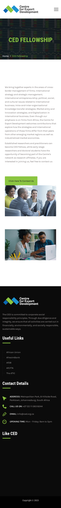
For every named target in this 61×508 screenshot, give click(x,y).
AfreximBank (13, 357)
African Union (13, 352)
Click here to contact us (21, 181)
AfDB (8, 362)
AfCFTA (9, 368)
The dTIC (10, 373)
